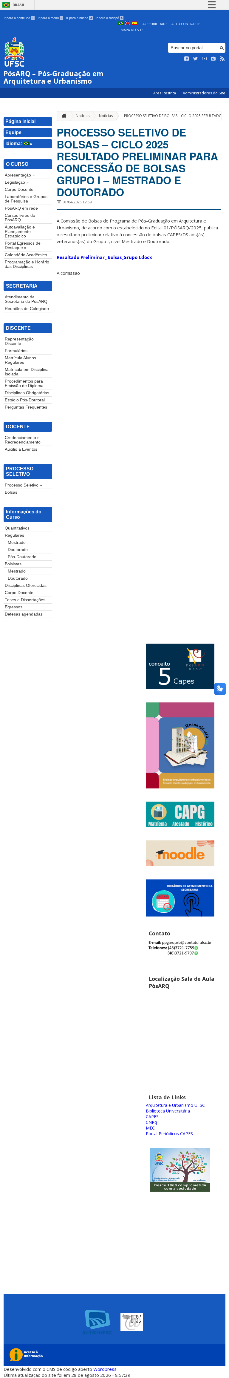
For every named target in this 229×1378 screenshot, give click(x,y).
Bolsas (11, 492)
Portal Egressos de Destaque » (23, 245)
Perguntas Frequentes (26, 407)
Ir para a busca (79, 18)
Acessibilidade (155, 24)
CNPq (151, 1122)
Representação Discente (19, 341)
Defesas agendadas (24, 614)
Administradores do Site (204, 93)
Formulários (16, 351)
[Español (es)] (134, 24)
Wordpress (105, 1369)
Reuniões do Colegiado (27, 308)
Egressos (13, 607)
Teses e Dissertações (25, 600)
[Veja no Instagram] (213, 58)
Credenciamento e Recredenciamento (23, 439)
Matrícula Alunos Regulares (20, 360)
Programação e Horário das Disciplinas (27, 264)
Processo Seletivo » (23, 485)
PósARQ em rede (21, 208)
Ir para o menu (50, 18)
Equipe (13, 132)
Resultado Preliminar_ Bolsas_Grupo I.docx (104, 257)
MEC (150, 1128)
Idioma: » (19, 143)
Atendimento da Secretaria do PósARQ (26, 299)
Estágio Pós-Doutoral (25, 400)
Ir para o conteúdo (19, 18)
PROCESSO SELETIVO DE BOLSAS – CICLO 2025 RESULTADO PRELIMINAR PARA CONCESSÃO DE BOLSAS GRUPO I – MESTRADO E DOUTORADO (137, 162)
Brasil (19, 4)
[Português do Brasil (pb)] (120, 24)
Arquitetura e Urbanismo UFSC (175, 1105)
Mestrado (17, 542)
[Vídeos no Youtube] (204, 58)
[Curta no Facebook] (186, 58)
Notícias (82, 115)
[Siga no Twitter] (195, 58)
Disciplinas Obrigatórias (27, 393)
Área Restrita (165, 93)
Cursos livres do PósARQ (20, 217)
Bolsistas (13, 564)
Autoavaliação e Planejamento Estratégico (20, 231)
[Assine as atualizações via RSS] (222, 58)
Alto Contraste (185, 24)
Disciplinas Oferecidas (26, 585)
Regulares (14, 535)
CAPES (152, 1116)
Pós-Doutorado (22, 557)
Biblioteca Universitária (168, 1111)
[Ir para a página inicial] (62, 116)
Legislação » (17, 182)
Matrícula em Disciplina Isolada (27, 371)
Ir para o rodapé (109, 18)
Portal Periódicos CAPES (169, 1133)
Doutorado (18, 549)
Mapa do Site (132, 29)
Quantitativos (17, 528)
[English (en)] (127, 24)
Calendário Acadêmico (26, 255)
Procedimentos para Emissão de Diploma (24, 383)
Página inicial (20, 121)
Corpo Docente (19, 189)
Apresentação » (20, 175)
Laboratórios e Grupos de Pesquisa (26, 198)
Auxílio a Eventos (21, 449)
